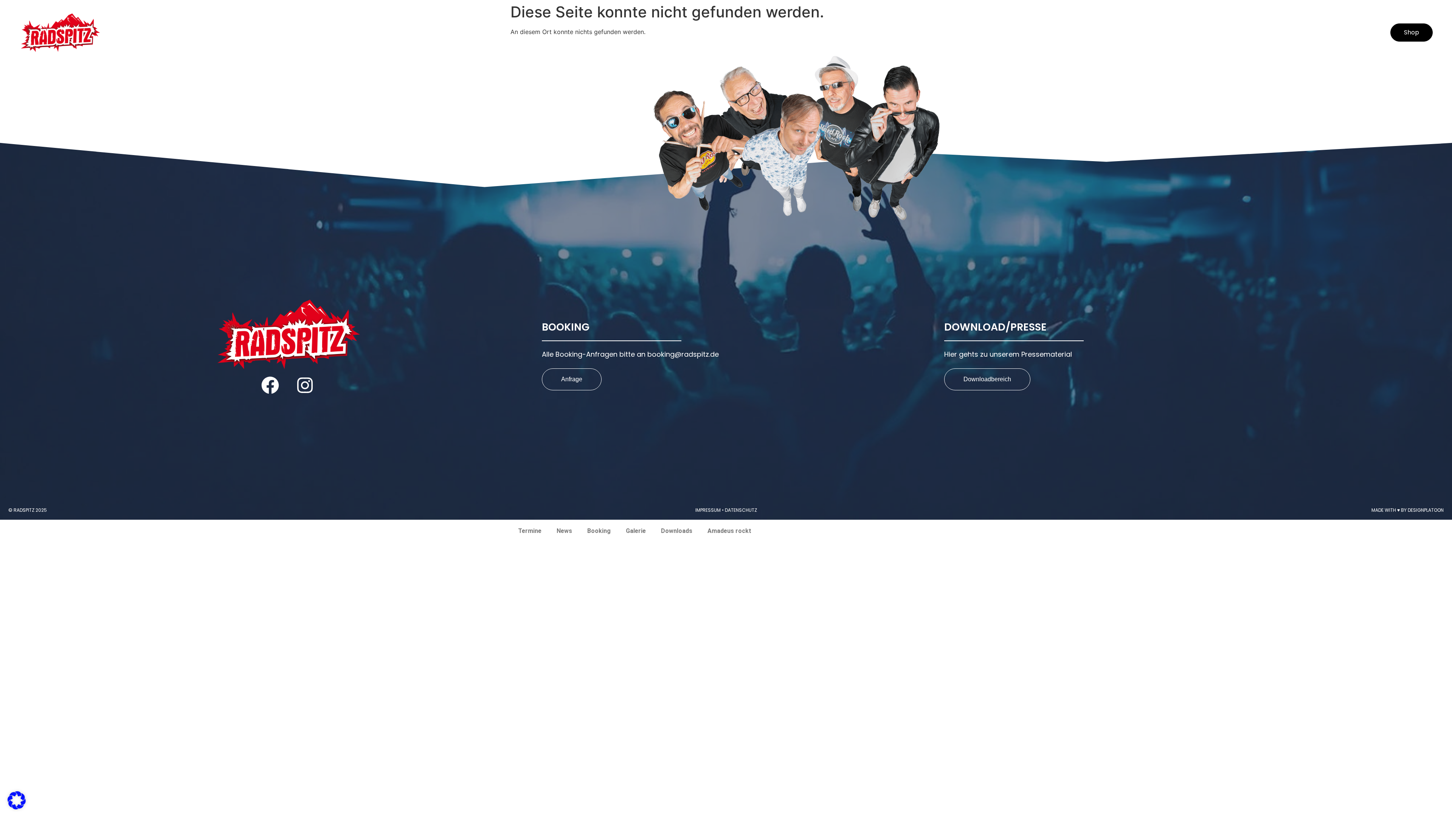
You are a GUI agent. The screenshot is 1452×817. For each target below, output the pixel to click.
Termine (1086, 32)
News (1125, 32)
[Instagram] (305, 385)
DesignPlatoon (1426, 510)
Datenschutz (741, 510)
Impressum (708, 510)
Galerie (1213, 32)
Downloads (1266, 32)
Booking (1167, 32)
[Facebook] (270, 385)
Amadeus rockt (1336, 32)
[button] (16, 800)
